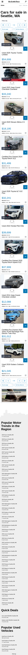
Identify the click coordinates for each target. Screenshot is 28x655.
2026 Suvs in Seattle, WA (8, 461)
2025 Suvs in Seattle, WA (8, 435)
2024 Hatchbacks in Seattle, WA (9, 552)
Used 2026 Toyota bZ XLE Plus (12, 192)
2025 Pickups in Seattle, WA (8, 565)
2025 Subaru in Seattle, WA (8, 487)
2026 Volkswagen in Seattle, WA (9, 590)
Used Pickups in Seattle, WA (8, 650)
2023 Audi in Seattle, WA (7, 500)
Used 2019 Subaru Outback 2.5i (13, 365)
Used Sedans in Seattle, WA (8, 641)
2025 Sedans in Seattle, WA (8, 496)
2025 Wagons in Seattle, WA (8, 569)
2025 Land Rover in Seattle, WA (9, 543)
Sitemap (14, 653)
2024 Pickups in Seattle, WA (8, 530)
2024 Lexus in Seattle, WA (8, 470)
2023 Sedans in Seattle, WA (8, 513)
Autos (2, 5)
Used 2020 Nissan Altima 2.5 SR (13, 123)
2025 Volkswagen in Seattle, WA (9, 474)
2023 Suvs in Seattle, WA (8, 444)
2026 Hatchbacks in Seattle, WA (9, 573)
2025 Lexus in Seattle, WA (8, 483)
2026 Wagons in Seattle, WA (8, 595)
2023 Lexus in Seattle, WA (8, 478)
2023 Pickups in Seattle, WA (8, 560)
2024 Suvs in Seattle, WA (8, 440)
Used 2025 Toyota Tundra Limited (12, 53)
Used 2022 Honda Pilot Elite (13, 226)
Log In (20, 5)
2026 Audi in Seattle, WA (7, 603)
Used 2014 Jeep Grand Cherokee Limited (11, 296)
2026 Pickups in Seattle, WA (8, 577)
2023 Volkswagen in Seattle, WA (9, 504)
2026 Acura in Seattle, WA (8, 599)
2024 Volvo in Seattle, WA (8, 539)
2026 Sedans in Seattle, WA (8, 547)
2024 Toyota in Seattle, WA (8, 448)
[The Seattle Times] (14, 2)
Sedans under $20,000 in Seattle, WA (10, 621)
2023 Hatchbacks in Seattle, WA (9, 526)
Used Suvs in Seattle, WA (8, 637)
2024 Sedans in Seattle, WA (8, 457)
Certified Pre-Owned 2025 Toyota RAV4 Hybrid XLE (12, 261)
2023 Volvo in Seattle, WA (8, 517)
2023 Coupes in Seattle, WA (8, 586)
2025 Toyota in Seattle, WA (8, 453)
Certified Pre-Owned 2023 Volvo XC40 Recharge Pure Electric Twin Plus (12, 331)
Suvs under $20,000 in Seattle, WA (10, 616)
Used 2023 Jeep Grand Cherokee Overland (11, 88)
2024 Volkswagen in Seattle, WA (9, 521)
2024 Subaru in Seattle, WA (8, 509)
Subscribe (25, 5)
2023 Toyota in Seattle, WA (8, 491)
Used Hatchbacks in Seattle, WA (9, 645)
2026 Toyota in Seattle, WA (8, 465)
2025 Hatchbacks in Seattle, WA (9, 556)
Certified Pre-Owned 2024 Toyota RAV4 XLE (12, 157)
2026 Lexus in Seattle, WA (8, 534)
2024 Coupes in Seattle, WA (8, 582)
